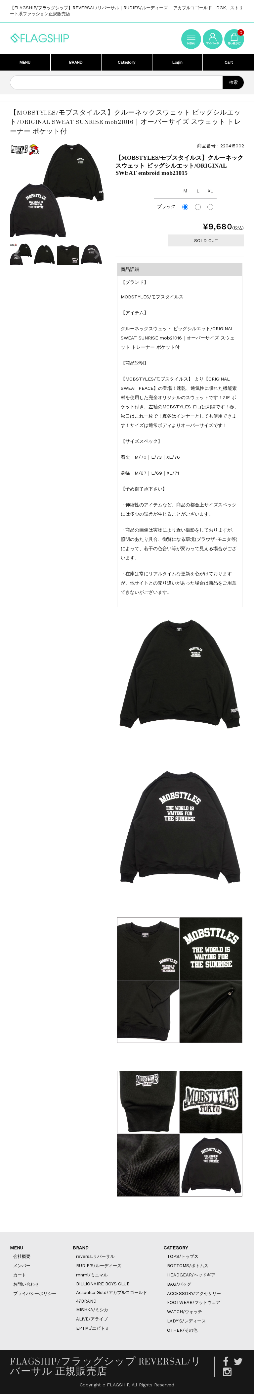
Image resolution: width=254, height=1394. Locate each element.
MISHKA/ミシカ (92, 1309)
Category (126, 62)
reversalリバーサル (95, 1256)
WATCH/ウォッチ (184, 1311)
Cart (229, 62)
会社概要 (21, 1256)
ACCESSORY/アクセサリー (194, 1293)
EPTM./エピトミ (92, 1328)
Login (177, 62)
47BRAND (86, 1301)
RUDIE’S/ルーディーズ (98, 1265)
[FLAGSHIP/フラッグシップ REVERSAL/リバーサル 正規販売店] (39, 36)
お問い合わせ (26, 1284)
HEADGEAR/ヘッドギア (191, 1274)
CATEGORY (176, 1247)
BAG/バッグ (179, 1284)
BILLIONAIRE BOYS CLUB (103, 1283)
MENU (25, 62)
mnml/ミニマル (92, 1274)
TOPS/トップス (182, 1256)
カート (19, 1274)
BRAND (76, 62)
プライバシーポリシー (34, 1293)
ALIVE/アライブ (92, 1319)
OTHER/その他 (182, 1330)
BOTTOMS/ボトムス (187, 1265)
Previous (16, 254)
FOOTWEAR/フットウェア (193, 1302)
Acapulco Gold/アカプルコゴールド (111, 1292)
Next (97, 254)
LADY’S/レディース (186, 1320)
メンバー (21, 1265)
